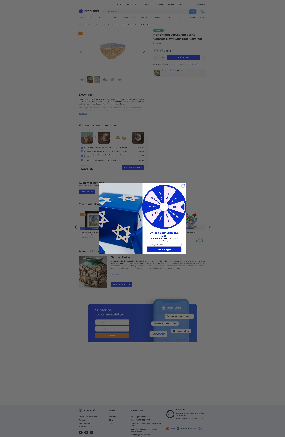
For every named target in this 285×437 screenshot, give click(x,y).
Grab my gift (164, 249)
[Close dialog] (183, 186)
